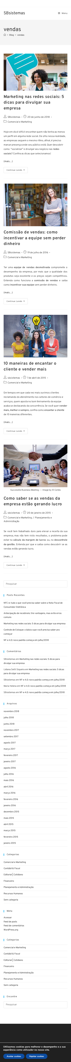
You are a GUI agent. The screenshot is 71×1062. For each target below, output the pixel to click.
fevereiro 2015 (11, 837)
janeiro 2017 (10, 761)
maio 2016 (9, 780)
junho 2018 (9, 724)
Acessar (8, 917)
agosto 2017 (10, 743)
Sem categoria (11, 900)
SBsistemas (14, 13)
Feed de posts (10, 921)
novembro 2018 (11, 711)
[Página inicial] (5, 35)
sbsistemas (14, 378)
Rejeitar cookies (36, 1056)
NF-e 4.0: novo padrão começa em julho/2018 (26, 640)
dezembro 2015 (11, 811)
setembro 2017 (11, 736)
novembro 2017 (11, 730)
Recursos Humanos (13, 893)
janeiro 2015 (10, 843)
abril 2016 (8, 786)
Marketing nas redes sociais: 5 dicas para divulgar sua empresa (34, 102)
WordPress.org (11, 930)
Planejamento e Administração (19, 887)
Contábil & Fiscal (12, 868)
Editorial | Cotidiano (13, 874)
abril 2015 (8, 824)
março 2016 (10, 793)
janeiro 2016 (10, 805)
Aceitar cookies (14, 1056)
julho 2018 (9, 717)
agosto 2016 (10, 768)
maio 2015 (9, 818)
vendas (20, 35)
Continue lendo (17, 169)
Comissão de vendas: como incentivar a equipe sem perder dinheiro (35, 238)
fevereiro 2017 (11, 755)
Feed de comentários (14, 925)
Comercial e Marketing (20, 122)
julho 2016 (9, 774)
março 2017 (9, 749)
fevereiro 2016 (11, 799)
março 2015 (10, 830)
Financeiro (9, 881)
